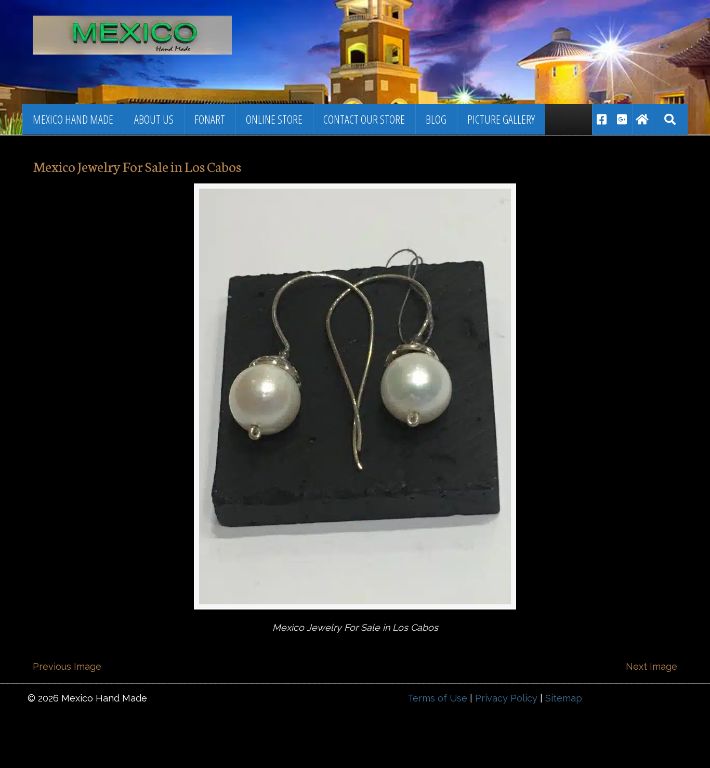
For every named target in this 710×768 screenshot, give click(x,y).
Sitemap (563, 698)
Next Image (651, 666)
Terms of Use (437, 698)
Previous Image (67, 666)
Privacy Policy (506, 698)
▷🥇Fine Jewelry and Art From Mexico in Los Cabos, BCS (176, 29)
